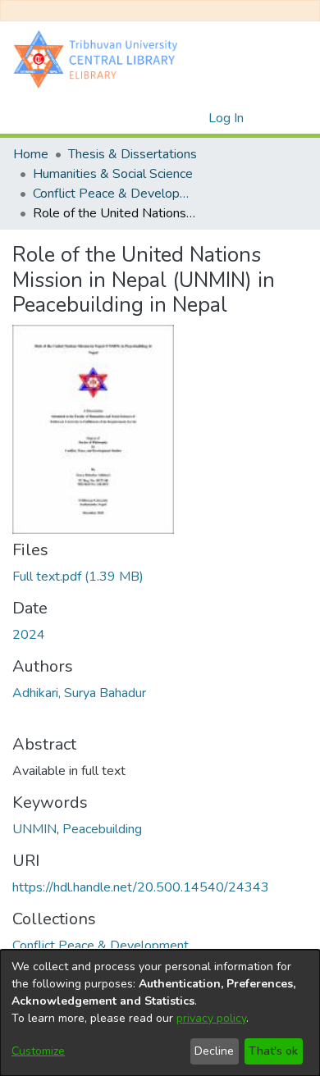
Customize (38, 1051)
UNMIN (34, 829)
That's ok (273, 1051)
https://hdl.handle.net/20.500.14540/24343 (140, 887)
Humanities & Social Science (113, 174)
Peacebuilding (102, 829)
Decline (214, 1051)
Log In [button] (226, 118)
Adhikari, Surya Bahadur (79, 693)
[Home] (99, 58)
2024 (28, 635)
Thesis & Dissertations (132, 154)
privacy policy (211, 1018)
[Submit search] (169, 118)
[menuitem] (193, 118)
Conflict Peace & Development (115, 194)
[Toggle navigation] (285, 118)
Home (30, 154)
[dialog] (160, 1013)
